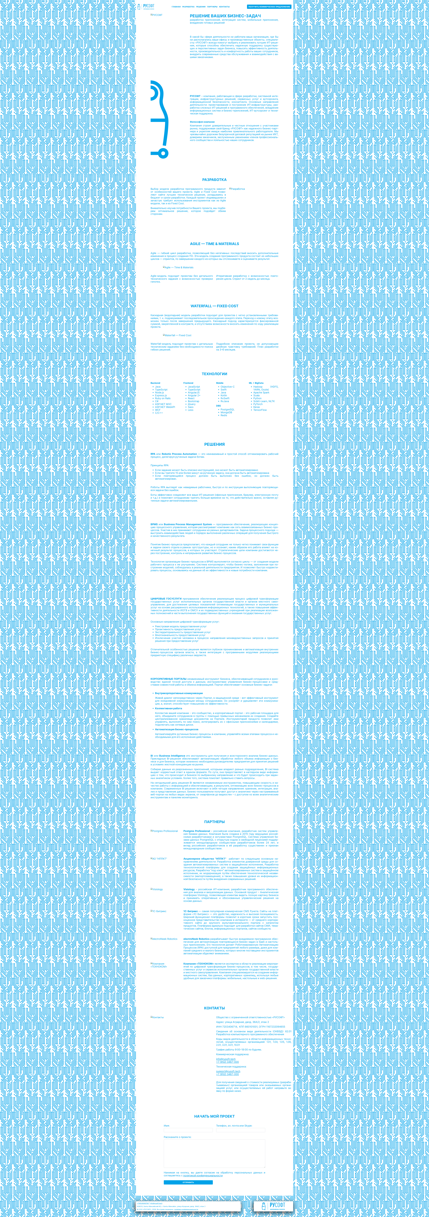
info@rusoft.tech (226, 1059)
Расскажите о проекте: (177, 1137)
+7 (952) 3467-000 (227, 1061)
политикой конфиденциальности (203, 1175)
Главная (176, 7)
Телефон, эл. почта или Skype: (234, 1125)
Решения (200, 7)
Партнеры (212, 7)
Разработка (188, 7)
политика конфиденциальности (186, 1209)
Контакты (224, 7)
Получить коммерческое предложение (269, 7)
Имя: (167, 1125)
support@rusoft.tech (228, 1071)
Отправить (188, 1182)
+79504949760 (143, 1203)
